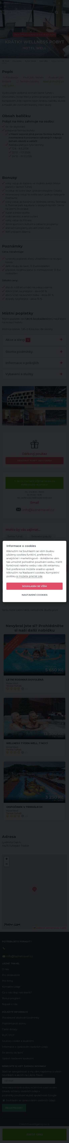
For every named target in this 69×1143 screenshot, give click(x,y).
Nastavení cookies (34, 594)
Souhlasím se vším (34, 586)
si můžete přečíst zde (29, 576)
